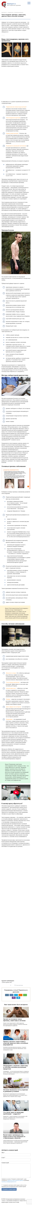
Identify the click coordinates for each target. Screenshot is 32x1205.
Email (3, 1157)
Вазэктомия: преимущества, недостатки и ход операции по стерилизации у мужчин (14, 1136)
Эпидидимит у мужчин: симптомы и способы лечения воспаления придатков (15, 1067)
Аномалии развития (18, 12)
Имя (3, 1152)
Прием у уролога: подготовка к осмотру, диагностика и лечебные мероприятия (15, 1043)
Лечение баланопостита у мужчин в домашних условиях (15, 1090)
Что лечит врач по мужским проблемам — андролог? (13, 1113)
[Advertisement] (16, 84)
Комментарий (5, 1162)
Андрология (10, 12)
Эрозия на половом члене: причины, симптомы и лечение (14, 1019)
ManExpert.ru (11, 4)
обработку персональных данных (15, 1180)
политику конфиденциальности (9, 1181)
